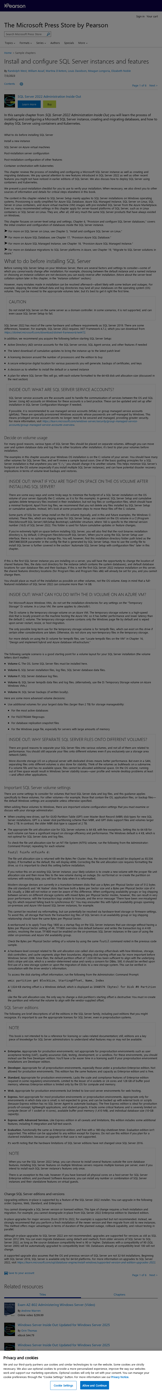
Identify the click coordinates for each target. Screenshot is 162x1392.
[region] (81, 1371)
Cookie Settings (63, 1385)
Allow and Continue (94, 1385)
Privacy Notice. (120, 1377)
